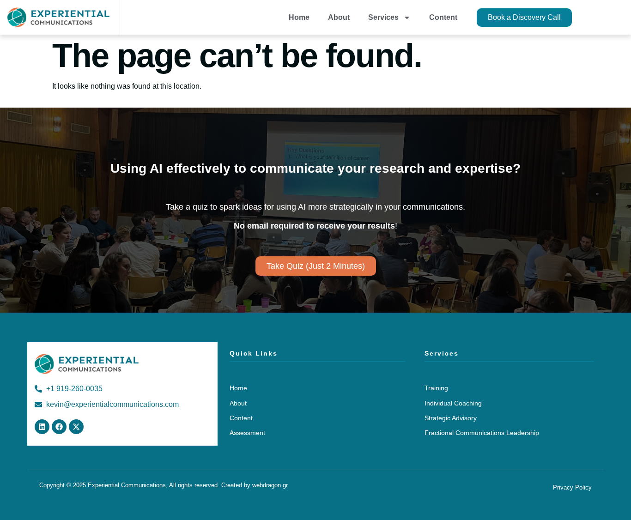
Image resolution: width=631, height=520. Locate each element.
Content (443, 17)
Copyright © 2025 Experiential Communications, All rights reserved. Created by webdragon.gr (163, 485)
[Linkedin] (42, 426)
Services (383, 17)
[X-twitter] (76, 426)
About (339, 17)
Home (299, 17)
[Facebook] (59, 426)
